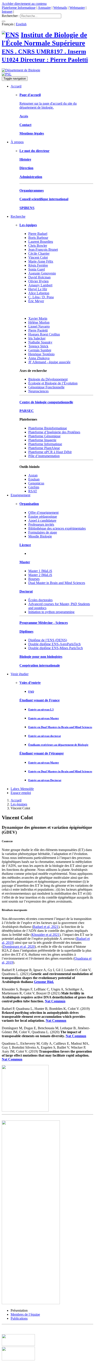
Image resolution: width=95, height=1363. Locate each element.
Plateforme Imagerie (42, 440)
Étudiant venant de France (39, 700)
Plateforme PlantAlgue (44, 448)
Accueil (16, 86)
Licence (25, 545)
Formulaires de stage (42, 532)
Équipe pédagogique (42, 516)
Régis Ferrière (38, 265)
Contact (25, 125)
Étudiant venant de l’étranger (41, 753)
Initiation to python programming (51, 612)
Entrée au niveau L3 (41, 709)
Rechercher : (10, 16)
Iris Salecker (37, 338)
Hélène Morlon (38, 322)
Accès (23, 116)
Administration (30, 177)
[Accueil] (10, 35)
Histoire (25, 159)
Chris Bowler (37, 245)
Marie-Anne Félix (40, 261)
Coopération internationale (39, 665)
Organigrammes (31, 190)
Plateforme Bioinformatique (47, 428)
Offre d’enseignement (43, 512)
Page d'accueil (30, 95)
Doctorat (26, 591)
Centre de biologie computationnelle (46, 402)
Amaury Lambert (40, 285)
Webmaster (77, 7)
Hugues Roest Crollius (44, 334)
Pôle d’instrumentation (44, 456)
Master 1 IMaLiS (40, 571)
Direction (26, 168)
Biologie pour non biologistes (40, 656)
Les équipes (28, 225)
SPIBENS (26, 208)
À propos (17, 142)
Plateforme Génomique (44, 436)
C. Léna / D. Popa (41, 297)
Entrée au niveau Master (43, 718)
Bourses (34, 579)
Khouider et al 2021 (45, 934)
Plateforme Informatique (19, 7)
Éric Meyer (36, 301)
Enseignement (20, 495)
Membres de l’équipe (25, 1314)
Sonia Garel (36, 269)
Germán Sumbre (39, 350)
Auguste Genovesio (42, 273)
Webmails (60, 7)
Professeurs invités (41, 524)
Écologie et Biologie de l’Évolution (53, 383)
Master (24, 562)
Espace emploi (21, 793)
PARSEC (26, 411)
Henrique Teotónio (41, 354)
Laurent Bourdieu (40, 241)
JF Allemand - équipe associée (49, 362)
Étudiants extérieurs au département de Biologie (58, 744)
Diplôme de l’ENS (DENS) (47, 640)
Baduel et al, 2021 (45, 927)
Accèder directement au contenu (24, 4)
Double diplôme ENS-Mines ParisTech (55, 648)
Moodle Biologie (40, 536)
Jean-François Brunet (43, 249)
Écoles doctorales (40, 600)
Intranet (7, 11)
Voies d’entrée (30, 682)
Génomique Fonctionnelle (46, 387)
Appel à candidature (42, 520)
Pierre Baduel (37, 234)
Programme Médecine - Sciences (43, 623)
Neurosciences (38, 391)
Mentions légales (31, 133)
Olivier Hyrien (38, 281)
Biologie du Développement (48, 379)
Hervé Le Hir (37, 289)
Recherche (18, 216)
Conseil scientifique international (43, 199)
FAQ (31, 691)
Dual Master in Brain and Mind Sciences (56, 583)
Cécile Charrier (38, 253)
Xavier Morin (37, 318)
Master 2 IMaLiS (40, 575)
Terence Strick (38, 346)
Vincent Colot (38, 257)
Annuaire (44, 7)
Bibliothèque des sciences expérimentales (57, 528)
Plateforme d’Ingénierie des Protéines (54, 432)
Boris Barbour (38, 237)
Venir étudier (19, 674)
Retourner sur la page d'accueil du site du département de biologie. (48, 105)
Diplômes (26, 631)
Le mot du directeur (34, 151)
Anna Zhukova (38, 358)
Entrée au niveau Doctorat (44, 780)
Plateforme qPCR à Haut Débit (50, 452)
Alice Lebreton (38, 293)
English (21, 24)
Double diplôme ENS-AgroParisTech (54, 644)
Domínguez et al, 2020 (19, 946)
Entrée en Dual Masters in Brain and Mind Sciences (60, 727)
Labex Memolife (22, 789)
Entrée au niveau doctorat (44, 736)
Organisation (29, 504)
